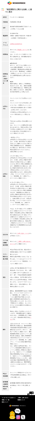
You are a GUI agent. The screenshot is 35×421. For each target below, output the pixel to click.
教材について (5, 402)
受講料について (21, 399)
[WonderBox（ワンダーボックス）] (14, 406)
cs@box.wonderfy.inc (16, 44)
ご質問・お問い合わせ (23, 397)
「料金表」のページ (22, 49)
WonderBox (16, 3)
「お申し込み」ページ (22, 233)
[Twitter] (23, 417)
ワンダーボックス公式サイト (9, 397)
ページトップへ (30, 393)
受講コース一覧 (5, 399)
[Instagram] (18, 417)
